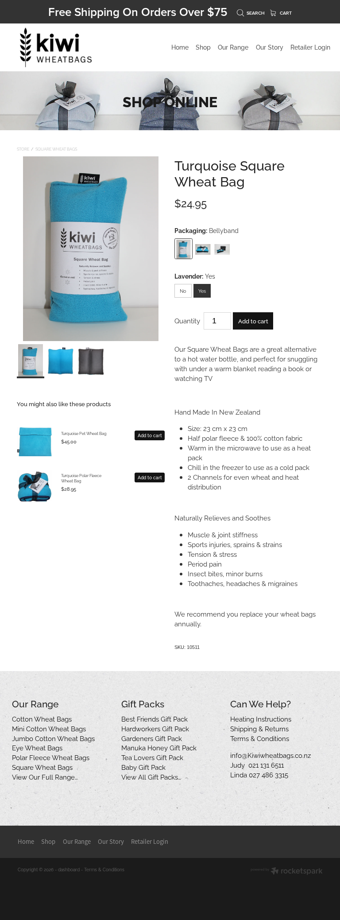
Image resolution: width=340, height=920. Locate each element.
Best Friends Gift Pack (154, 718)
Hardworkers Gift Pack (155, 728)
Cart (285, 13)
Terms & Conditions (259, 738)
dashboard (69, 869)
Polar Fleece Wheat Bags (50, 757)
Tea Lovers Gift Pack (152, 757)
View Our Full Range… (45, 776)
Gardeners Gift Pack (151, 738)
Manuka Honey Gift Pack (159, 747)
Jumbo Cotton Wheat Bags (53, 738)
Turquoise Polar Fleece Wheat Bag (81, 478)
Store (23, 148)
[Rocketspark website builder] (287, 871)
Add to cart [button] (253, 321)
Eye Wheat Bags (37, 747)
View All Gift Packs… (151, 776)
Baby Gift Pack (143, 766)
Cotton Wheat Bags (42, 718)
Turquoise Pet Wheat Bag (84, 433)
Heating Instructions (260, 718)
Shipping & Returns (259, 728)
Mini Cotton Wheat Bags (49, 728)
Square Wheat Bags (56, 148)
